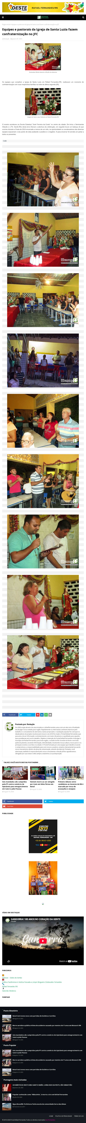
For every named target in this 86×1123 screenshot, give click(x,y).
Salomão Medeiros (9, 991)
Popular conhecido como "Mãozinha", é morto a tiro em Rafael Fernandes (40, 1095)
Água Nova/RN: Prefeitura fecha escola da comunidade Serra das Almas (39, 1104)
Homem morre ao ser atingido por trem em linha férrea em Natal (42, 784)
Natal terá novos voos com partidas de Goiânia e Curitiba (34, 1016)
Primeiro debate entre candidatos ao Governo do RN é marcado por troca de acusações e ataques (70, 785)
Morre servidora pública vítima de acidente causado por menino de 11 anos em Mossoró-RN (47, 1025)
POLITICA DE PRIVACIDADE (63, 1116)
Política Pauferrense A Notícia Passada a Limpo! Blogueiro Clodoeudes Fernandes (32, 982)
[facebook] (22, 801)
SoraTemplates (50, 1120)
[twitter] (64, 801)
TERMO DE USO (79, 1116)
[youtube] (22, 806)
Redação (6, 39)
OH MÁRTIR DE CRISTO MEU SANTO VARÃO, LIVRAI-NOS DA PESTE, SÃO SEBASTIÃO (42, 1085)
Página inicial (6, 24)
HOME (51, 1116)
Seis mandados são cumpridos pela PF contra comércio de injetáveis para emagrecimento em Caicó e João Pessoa (15, 785)
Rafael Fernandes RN (10, 986)
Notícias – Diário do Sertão (12, 978)
